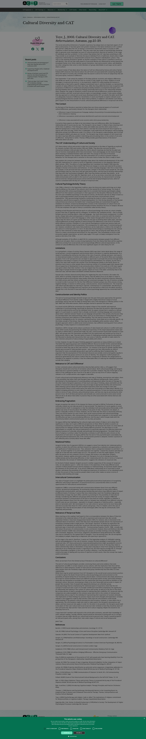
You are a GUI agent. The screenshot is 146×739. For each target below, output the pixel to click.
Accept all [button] (67, 732)
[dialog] (73, 728)
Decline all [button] (79, 732)
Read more (75, 725)
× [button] (144, 718)
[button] (73, 736)
